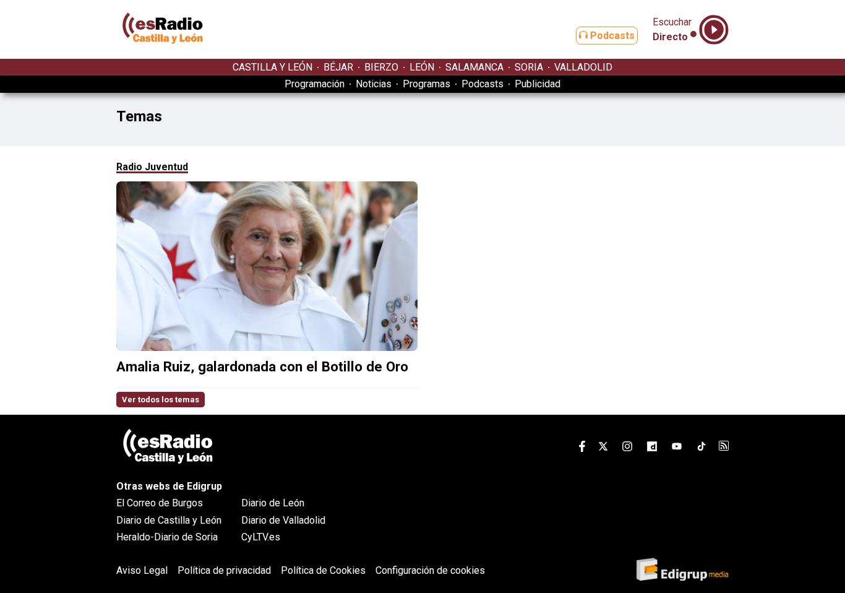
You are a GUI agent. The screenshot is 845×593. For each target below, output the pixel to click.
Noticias (374, 84)
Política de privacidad (224, 570)
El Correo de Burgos (159, 503)
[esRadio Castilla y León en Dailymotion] (652, 448)
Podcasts (611, 35)
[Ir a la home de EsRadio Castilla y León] (162, 53)
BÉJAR (338, 67)
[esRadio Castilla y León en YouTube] (676, 448)
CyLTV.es (260, 537)
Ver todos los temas (160, 399)
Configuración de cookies (430, 570)
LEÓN (422, 67)
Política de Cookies (323, 570)
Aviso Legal (142, 570)
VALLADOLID (583, 67)
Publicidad (537, 84)
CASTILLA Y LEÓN (272, 67)
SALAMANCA (474, 67)
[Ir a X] (603, 448)
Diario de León (272, 503)
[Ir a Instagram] (627, 448)
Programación (315, 84)
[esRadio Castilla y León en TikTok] (701, 448)
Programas (426, 84)
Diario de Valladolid (283, 520)
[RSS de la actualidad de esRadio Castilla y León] (724, 447)
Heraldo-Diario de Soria (167, 537)
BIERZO (381, 67)
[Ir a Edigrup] (682, 570)
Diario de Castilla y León (168, 520)
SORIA (529, 67)
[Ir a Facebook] (582, 448)
